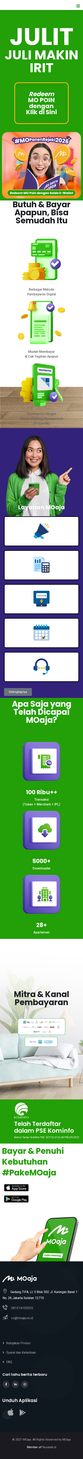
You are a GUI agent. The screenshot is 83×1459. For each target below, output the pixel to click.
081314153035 (22, 1308)
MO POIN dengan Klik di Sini (41, 103)
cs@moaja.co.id (22, 1318)
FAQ (9, 1362)
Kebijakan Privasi (18, 1343)
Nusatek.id (49, 1447)
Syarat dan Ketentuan (21, 1352)
